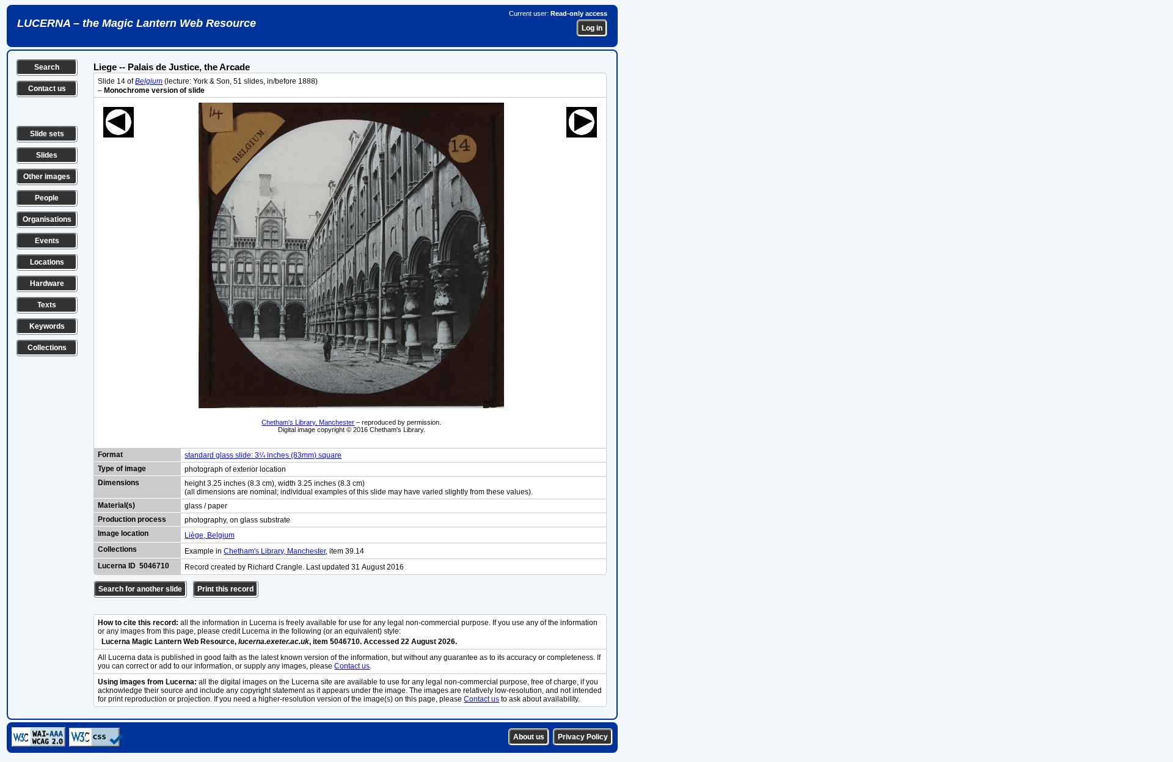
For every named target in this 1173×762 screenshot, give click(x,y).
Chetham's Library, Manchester (307, 422)
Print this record (225, 589)
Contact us (47, 88)
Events (47, 240)
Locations (47, 262)
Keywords (47, 326)
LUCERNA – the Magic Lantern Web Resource (136, 23)
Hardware (47, 283)
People (47, 198)
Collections (47, 347)
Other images (46, 176)
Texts (46, 305)
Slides (46, 155)
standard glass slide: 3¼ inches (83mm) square (263, 455)
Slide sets (47, 134)
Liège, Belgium (210, 535)
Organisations (47, 219)
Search (46, 67)
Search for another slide (140, 589)
